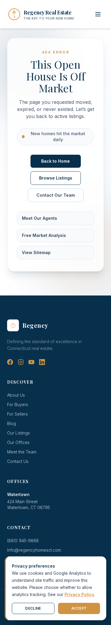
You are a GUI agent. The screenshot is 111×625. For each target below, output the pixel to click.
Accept (79, 608)
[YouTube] (31, 362)
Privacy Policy (79, 594)
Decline (33, 608)
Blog (11, 423)
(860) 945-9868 (23, 540)
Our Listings (18, 432)
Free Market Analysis (44, 235)
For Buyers (17, 404)
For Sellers (17, 413)
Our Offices (18, 442)
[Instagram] (21, 362)
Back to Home (55, 161)
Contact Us (17, 461)
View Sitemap (36, 252)
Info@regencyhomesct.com (34, 550)
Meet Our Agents (39, 218)
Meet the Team (21, 451)
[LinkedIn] (42, 362)
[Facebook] (10, 362)
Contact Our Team (55, 195)
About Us (16, 395)
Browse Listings (55, 177)
